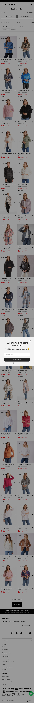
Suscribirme (17, 359)
